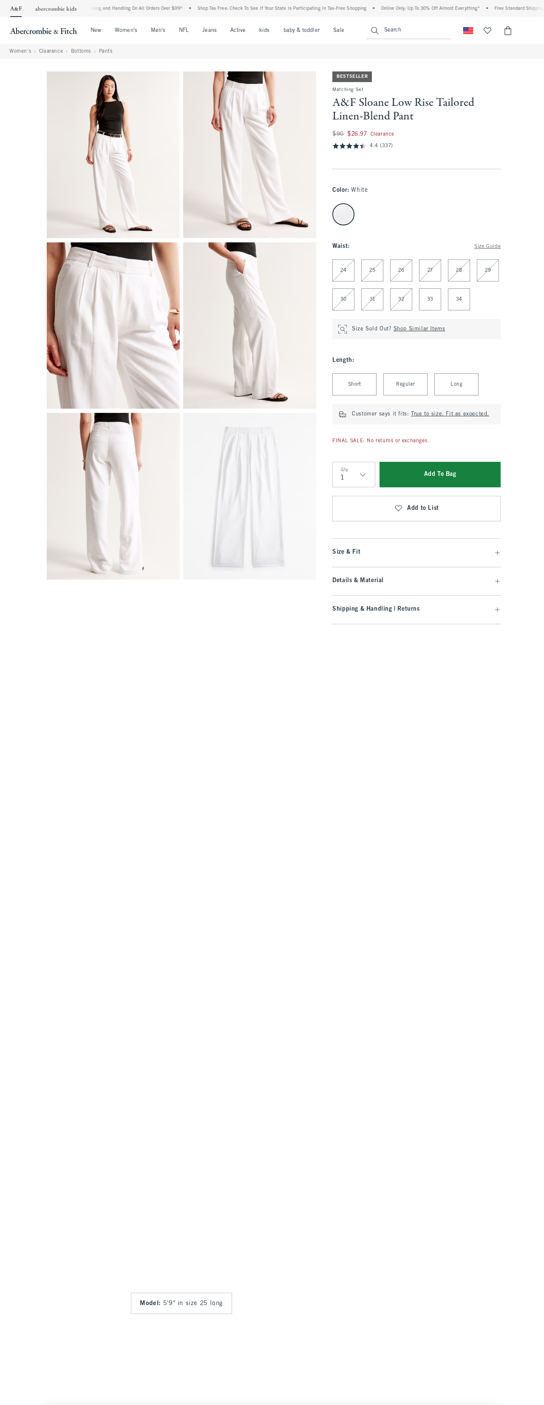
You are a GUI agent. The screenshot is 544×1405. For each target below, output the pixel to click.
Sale (338, 30)
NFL (184, 30)
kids (264, 30)
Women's (126, 30)
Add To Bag (440, 474)
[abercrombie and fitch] (43, 30)
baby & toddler (301, 30)
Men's (158, 30)
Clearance (51, 51)
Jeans (209, 30)
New (96, 30)
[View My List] (487, 30)
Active (238, 30)
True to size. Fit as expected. (450, 414)
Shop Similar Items (419, 329)
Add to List (423, 508)
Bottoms (81, 51)
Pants (106, 51)
